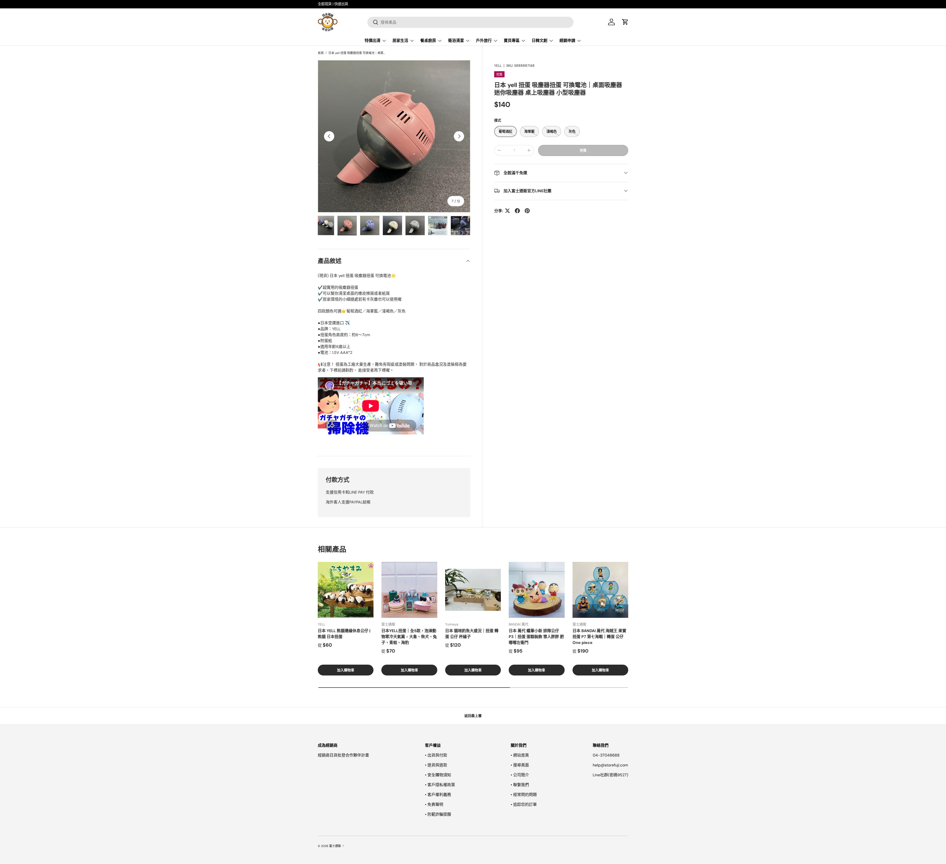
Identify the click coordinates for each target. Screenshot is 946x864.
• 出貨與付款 (436, 755)
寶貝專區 (512, 40)
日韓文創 (539, 40)
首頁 (321, 53)
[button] (625, 22)
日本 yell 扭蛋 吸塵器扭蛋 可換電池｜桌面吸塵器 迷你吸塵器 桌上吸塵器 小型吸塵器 (358, 53)
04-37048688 (606, 755)
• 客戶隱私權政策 (440, 784)
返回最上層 (473, 715)
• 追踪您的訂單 (524, 804)
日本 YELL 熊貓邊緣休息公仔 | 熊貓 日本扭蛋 (344, 633)
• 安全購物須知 (438, 775)
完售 (583, 150)
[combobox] (470, 22)
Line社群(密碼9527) (610, 775)
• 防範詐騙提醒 (438, 814)
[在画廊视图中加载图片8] (370, 225)
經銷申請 (567, 40)
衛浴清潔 (456, 40)
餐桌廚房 (428, 40)
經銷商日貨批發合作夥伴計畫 (343, 755)
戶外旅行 (484, 40)
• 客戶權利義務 (438, 794)
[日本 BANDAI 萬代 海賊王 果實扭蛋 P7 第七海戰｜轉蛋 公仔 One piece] (600, 590)
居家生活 (400, 40)
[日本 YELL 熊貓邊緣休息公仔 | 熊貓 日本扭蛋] (345, 590)
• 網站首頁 (520, 755)
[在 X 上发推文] (507, 211)
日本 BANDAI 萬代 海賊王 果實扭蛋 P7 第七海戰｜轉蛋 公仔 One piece (599, 636)
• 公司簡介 (520, 775)
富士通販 (335, 846)
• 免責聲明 (434, 804)
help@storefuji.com (610, 765)
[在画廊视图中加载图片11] (438, 225)
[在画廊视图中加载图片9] (392, 225)
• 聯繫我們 (520, 784)
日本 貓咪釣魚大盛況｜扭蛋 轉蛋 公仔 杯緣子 (471, 633)
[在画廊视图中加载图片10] (415, 225)
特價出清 (372, 40)
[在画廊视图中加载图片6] (324, 225)
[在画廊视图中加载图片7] (347, 225)
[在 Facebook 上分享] (517, 211)
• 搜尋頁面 (520, 765)
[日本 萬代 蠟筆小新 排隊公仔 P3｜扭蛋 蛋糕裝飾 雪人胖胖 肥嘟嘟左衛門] (536, 590)
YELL (498, 65)
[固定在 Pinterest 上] (527, 211)
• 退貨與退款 (436, 765)
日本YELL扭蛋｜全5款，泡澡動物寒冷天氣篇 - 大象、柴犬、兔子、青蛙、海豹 (409, 636)
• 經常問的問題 (524, 794)
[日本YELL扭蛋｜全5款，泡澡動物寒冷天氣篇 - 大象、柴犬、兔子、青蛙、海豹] (409, 590)
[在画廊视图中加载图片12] (460, 225)
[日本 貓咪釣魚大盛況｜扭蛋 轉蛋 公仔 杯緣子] (473, 590)
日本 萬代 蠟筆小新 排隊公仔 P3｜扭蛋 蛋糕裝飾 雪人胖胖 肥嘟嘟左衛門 (536, 636)
